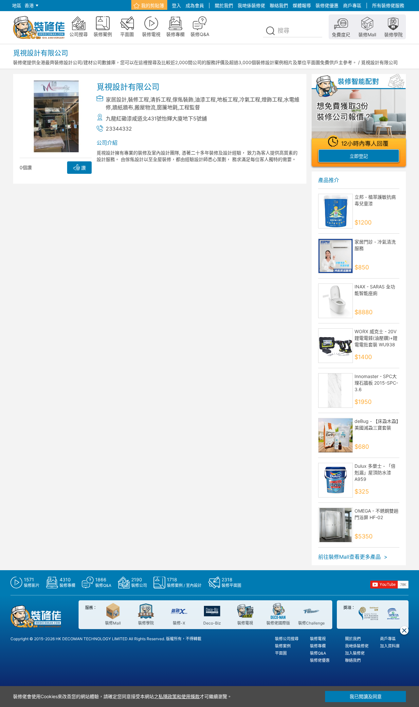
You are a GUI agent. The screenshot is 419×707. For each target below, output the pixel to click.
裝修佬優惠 (327, 5)
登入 (176, 5)
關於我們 (224, 5)
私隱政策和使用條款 (179, 696)
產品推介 (328, 180)
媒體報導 (302, 5)
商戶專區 (352, 5)
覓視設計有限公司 (379, 62)
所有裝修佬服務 (388, 5)
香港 (29, 5)
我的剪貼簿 (152, 5)
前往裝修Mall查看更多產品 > (353, 556)
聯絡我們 (279, 5)
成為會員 (195, 5)
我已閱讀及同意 (366, 696)
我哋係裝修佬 (251, 5)
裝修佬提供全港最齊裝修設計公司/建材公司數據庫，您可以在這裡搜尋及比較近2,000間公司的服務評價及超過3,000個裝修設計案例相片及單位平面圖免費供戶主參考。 (185, 62)
